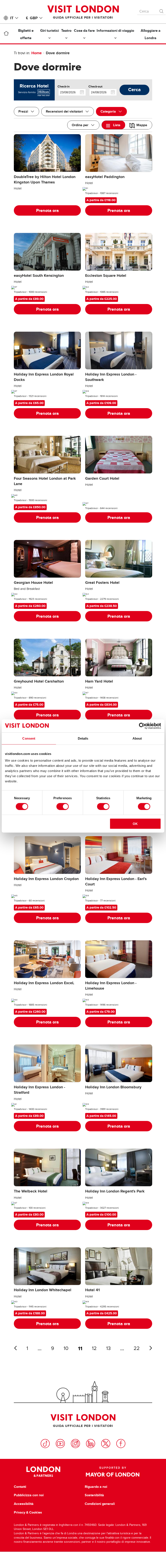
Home (36, 53)
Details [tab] (83, 738)
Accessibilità (24, 1504)
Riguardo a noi (96, 1487)
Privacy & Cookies (28, 1512)
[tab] (113, 125)
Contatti (20, 1487)
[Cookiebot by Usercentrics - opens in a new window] (142, 726)
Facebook (120, 1443)
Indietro (15, 1348)
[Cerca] (162, 10)
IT (11, 18)
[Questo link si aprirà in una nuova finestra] (43, 92)
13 (108, 1348)
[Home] (6, 34)
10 (66, 1348)
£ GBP (32, 18)
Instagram (75, 1443)
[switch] (62, 806)
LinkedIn (90, 1443)
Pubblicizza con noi (29, 1495)
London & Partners (43, 1471)
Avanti (150, 1348)
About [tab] (137, 738)
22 (137, 1348)
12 (94, 1348)
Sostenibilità (94, 1495)
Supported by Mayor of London (113, 1471)
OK (135, 824)
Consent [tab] (28, 738)
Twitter (105, 1443)
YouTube (60, 1443)
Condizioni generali (100, 1504)
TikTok (45, 1443)
